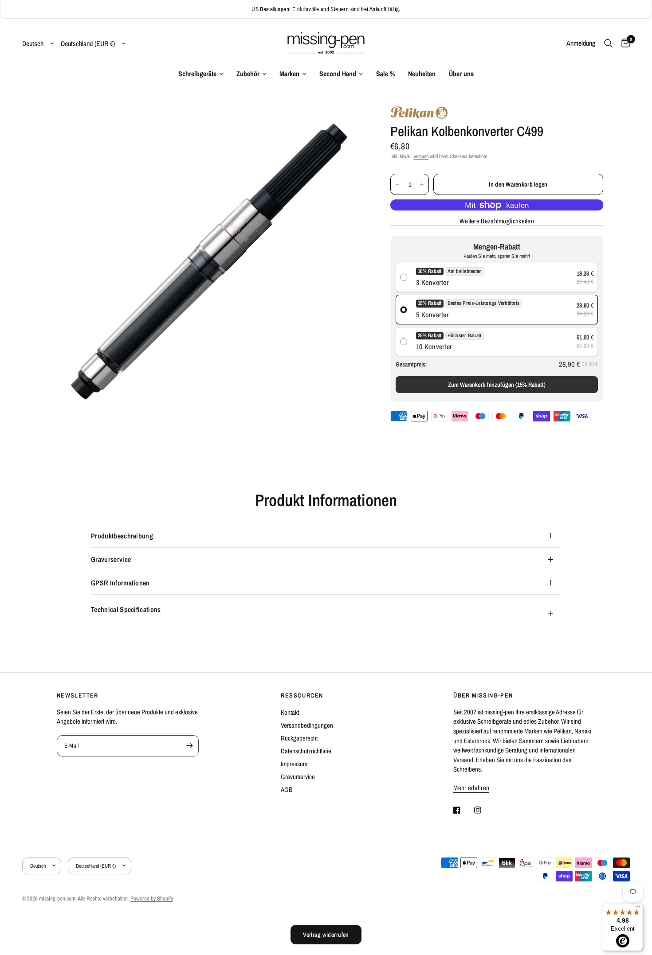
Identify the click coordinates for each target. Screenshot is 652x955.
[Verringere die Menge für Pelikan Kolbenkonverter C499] (397, 184)
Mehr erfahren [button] (471, 787)
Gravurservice (111, 559)
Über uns (461, 73)
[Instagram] (484, 810)
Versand (420, 156)
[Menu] (637, 909)
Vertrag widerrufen (326, 935)
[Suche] (608, 43)
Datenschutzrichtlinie (306, 751)
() (497, 385)
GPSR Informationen (120, 583)
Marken (289, 73)
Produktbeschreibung (122, 536)
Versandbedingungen (307, 725)
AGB (286, 789)
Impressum (294, 763)
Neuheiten (422, 73)
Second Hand (337, 73)
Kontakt (290, 712)
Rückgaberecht (299, 738)
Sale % (385, 73)
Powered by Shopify (151, 898)
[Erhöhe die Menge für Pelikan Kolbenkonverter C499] (421, 184)
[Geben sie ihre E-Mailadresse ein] (190, 745)
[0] (623, 43)
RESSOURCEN (302, 695)
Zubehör (247, 73)
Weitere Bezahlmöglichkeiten (497, 221)
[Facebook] (463, 810)
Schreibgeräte (197, 73)
